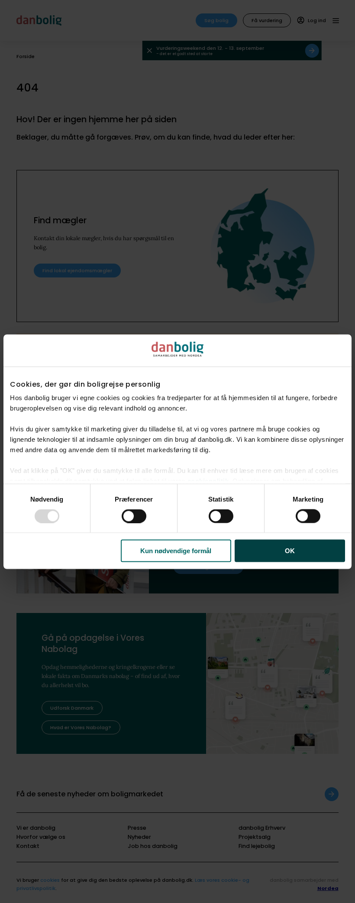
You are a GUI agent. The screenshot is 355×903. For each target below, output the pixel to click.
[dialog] (177, 451)
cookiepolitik (208, 480)
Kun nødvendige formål (175, 550)
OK (290, 550)
